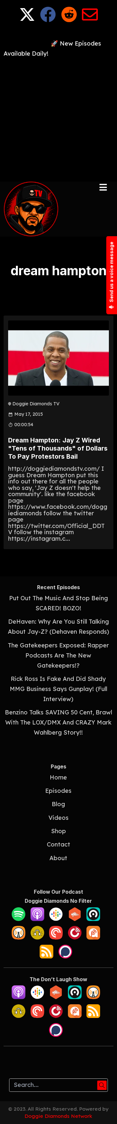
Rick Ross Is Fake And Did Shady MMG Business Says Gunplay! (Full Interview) (58, 689)
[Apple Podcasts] (37, 919)
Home (58, 777)
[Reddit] (69, 19)
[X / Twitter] (27, 19)
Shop (58, 831)
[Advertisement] (58, 117)
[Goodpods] (37, 937)
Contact (58, 844)
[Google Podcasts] (56, 919)
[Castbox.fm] (75, 919)
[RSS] (46, 956)
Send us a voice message (111, 272)
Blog (58, 804)
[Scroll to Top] (104, 1111)
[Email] (90, 19)
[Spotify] (18, 919)
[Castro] (93, 919)
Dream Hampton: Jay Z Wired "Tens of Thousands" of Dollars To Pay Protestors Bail (58, 448)
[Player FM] (75, 937)
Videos (58, 817)
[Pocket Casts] (56, 937)
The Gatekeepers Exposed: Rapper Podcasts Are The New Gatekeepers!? (58, 655)
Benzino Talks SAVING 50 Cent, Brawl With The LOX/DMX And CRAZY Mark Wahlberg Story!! (58, 722)
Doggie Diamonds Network (58, 1116)
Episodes (58, 790)
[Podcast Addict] (93, 937)
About (58, 858)
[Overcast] (18, 937)
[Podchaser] (65, 956)
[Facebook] (48, 19)
